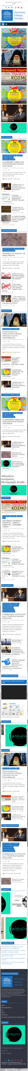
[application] (14, 690)
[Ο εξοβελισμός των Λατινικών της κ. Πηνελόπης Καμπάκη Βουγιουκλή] (14, 103)
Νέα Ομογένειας (6, 603)
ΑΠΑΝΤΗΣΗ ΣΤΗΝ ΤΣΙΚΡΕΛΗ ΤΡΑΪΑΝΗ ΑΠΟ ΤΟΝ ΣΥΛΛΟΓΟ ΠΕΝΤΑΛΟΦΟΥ (18, 273)
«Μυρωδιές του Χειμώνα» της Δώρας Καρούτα (13, 252)
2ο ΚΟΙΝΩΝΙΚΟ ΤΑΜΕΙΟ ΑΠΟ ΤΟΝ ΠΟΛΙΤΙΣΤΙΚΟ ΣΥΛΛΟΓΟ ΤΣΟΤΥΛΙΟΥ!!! (13, 40)
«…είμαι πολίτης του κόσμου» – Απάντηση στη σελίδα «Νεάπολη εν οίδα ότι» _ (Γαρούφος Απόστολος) (14, 297)
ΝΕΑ (25, 34)
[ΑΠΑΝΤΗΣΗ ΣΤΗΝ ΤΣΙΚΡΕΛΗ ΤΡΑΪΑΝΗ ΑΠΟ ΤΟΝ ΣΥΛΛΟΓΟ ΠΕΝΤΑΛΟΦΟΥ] (6, 271)
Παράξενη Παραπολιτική (8, 246)
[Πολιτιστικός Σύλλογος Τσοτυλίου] (3, 24)
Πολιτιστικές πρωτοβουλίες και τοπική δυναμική (13, 1014)
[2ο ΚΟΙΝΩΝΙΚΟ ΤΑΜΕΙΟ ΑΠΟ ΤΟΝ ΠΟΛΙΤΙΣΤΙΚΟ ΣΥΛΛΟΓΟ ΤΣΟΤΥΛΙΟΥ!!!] (14, 29)
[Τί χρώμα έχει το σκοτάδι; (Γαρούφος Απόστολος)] (6, 204)
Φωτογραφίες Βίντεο (6, 1005)
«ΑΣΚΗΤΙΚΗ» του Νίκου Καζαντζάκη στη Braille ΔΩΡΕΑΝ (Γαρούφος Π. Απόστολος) (13, 462)
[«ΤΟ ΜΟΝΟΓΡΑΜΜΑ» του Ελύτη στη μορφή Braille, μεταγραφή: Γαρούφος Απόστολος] (6, 213)
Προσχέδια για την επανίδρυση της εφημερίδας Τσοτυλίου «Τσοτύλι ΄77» (13, 572)
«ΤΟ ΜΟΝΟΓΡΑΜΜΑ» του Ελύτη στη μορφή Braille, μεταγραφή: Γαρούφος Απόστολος (14, 217)
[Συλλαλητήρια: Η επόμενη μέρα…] (6, 637)
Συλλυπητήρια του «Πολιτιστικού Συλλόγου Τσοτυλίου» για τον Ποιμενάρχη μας (12, 59)
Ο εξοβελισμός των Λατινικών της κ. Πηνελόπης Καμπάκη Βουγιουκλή (13, 115)
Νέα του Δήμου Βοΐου (8, 605)
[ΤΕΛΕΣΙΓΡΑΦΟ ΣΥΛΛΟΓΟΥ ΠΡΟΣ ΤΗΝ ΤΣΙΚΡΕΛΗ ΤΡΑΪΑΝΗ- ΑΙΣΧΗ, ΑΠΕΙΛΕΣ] (6, 281)
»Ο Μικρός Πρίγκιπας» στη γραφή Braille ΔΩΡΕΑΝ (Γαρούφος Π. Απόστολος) (13, 196)
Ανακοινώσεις (6, 34)
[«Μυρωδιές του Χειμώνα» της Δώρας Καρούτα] (14, 231)
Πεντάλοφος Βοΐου (20, 246)
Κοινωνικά (20, 34)
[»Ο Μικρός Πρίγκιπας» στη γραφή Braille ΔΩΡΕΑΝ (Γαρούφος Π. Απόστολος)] (6, 192)
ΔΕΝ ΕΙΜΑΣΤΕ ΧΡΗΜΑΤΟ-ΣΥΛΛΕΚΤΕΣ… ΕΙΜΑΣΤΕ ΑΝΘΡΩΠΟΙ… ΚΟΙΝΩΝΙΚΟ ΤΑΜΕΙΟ (13, 78)
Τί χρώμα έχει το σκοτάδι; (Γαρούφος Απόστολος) (18, 206)
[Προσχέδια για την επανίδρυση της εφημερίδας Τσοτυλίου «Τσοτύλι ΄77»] (6, 568)
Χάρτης (3, 1010)
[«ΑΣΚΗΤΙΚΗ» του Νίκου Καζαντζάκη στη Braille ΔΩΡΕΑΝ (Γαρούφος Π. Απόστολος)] (6, 458)
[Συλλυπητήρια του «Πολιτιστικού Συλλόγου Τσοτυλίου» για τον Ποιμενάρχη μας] (14, 47)
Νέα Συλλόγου (6, 35)
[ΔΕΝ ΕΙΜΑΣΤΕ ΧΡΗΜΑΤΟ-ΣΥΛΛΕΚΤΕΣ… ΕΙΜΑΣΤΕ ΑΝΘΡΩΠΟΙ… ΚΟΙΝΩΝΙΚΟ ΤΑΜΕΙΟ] (14, 66)
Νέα (2, 1007)
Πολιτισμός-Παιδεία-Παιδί (17, 35)
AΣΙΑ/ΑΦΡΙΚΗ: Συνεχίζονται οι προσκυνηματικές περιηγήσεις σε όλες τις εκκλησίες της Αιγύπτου (13, 648)
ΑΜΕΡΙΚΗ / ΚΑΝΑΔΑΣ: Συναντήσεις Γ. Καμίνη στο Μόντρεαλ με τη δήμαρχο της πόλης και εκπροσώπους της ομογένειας (13, 661)
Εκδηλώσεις (13, 34)
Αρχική (3, 1002)
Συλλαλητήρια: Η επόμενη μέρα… (17, 638)
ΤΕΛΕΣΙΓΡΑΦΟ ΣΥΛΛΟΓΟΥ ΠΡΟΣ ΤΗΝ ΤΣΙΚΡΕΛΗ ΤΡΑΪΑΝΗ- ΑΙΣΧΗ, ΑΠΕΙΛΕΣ (12, 285)
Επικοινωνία (4, 1012)
